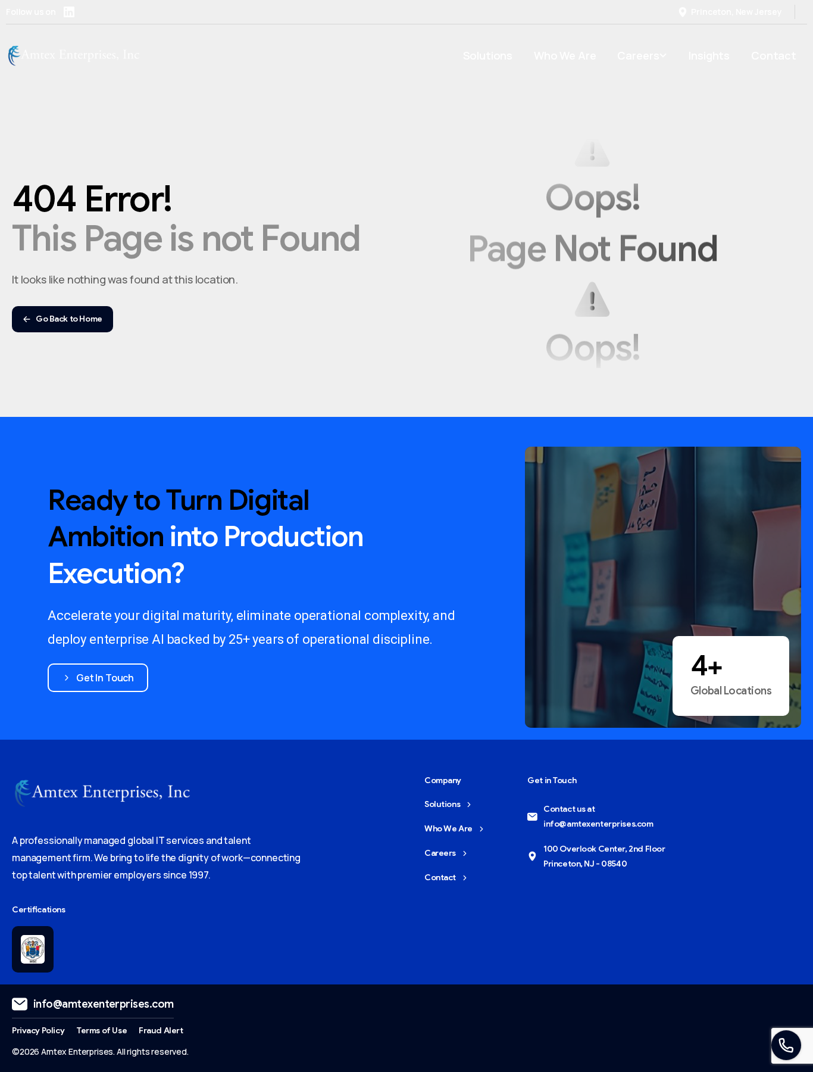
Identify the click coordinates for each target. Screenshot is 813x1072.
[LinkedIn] (69, 12)
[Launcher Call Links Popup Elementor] (786, 1045)
